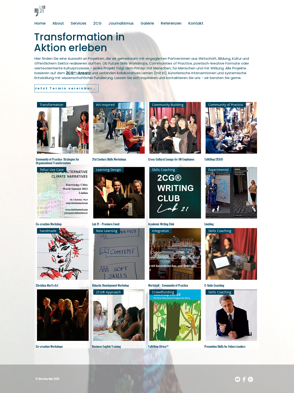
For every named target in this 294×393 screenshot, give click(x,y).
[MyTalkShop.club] (244, 379)
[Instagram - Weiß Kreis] (250, 379)
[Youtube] (237, 379)
